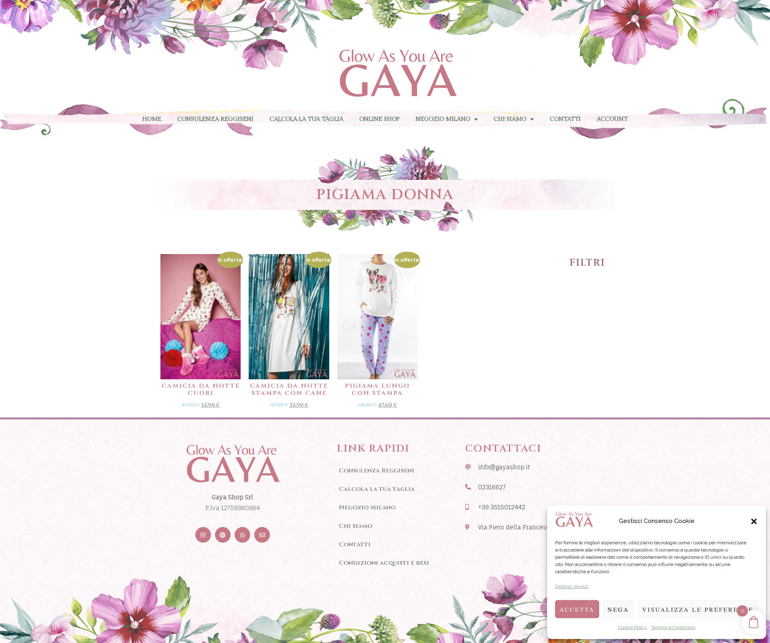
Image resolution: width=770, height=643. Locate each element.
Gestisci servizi (571, 586)
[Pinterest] (223, 535)
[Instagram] (203, 535)
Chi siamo (510, 119)
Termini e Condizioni (673, 627)
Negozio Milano (442, 119)
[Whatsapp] (242, 535)
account (612, 119)
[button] (754, 521)
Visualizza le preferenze (698, 609)
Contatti (565, 119)
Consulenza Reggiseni (215, 119)
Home (151, 119)
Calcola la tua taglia (306, 119)
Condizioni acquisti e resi (384, 563)
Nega (618, 609)
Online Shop (379, 119)
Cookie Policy (632, 627)
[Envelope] (262, 535)
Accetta (577, 609)
